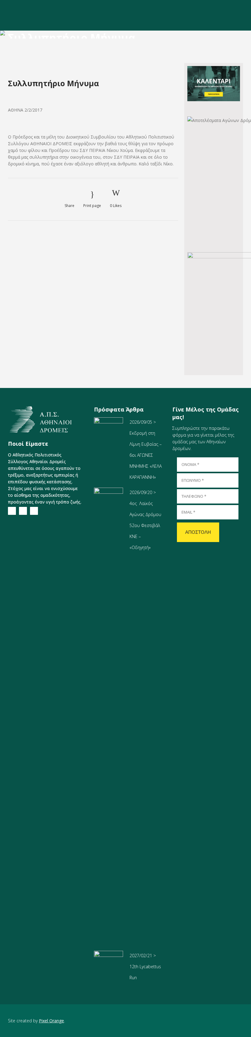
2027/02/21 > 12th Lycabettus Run (145, 966)
